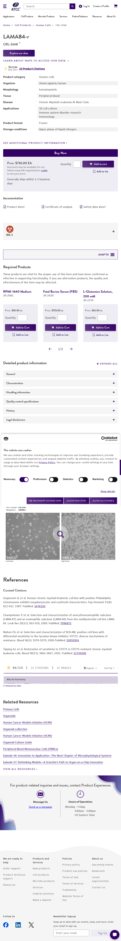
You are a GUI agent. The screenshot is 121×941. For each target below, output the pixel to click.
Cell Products (27, 16)
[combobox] (47, 6)
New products (41, 868)
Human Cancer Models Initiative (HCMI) (27, 722)
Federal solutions (43, 893)
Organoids (9, 716)
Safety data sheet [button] (95, 207)
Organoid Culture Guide (17, 742)
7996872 (65, 623)
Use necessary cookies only (45, 500)
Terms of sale (70, 877)
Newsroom (98, 870)
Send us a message (40, 807)
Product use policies (74, 870)
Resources (97, 16)
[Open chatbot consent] (114, 934)
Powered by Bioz (13, 685)
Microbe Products (46, 16)
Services (63, 16)
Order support (11, 868)
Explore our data (19, 53)
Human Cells (43, 25)
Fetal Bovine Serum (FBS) (60, 291)
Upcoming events (102, 864)
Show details (108, 491)
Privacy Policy (47, 462)
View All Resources (19, 769)
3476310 (39, 606)
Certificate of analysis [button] (58, 207)
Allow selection (76, 500)
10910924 (72, 640)
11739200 (80, 653)
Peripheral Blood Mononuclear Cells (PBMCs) (30, 749)
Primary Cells (11, 709)
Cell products (41, 874)
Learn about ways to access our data (35, 60)
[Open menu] (5, 7)
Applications (8, 16)
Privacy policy (71, 864)
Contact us (98, 887)
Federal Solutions (80, 16)
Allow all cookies (103, 500)
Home (6, 25)
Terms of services (73, 883)
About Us (111, 16)
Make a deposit (42, 899)
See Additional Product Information (34, 143)
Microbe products (44, 881)
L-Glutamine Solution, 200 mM (97, 294)
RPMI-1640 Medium (17, 291)
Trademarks (69, 889)
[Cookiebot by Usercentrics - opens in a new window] (103, 438)
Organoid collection (15, 729)
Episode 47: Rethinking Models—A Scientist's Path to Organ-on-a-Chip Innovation (53, 762)
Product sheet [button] (16, 207)
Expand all (109, 363)
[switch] (53, 479)
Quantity (65, 164)
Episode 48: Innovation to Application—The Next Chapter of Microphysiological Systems (57, 755)
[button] (72, 6)
